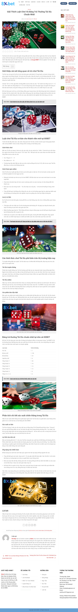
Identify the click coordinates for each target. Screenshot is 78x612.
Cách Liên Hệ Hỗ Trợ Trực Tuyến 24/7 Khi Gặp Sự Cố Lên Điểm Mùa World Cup (70, 28)
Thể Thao (27, 1)
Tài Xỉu (54, 1)
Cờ (51, 1)
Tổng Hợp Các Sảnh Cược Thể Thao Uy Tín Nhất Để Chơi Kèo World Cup (70, 17)
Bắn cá (43, 1)
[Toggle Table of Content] (11, 66)
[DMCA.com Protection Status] (26, 589)
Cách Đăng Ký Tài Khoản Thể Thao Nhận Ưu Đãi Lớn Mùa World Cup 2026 (70, 59)
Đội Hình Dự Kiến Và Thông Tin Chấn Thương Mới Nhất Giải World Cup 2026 (70, 79)
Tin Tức (28, 4)
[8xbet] (8, 3)
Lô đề (47, 1)
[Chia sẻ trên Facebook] (24, 525)
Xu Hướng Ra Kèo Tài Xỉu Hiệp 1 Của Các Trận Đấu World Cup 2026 (70, 89)
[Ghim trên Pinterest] (32, 525)
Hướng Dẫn (22, 4)
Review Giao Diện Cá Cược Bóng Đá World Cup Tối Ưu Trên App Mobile (70, 49)
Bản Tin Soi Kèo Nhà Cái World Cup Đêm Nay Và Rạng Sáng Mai (70, 69)
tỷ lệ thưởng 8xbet (48, 530)
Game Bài (33, 1)
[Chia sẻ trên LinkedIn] (35, 525)
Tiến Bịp (35, 19)
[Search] (19, 1)
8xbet (22, 1)
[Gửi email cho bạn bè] (29, 525)
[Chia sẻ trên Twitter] (26, 525)
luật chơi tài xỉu (32, 530)
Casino (39, 1)
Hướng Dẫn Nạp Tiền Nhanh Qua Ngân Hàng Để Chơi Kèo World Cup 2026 (69, 39)
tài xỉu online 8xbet (40, 530)
